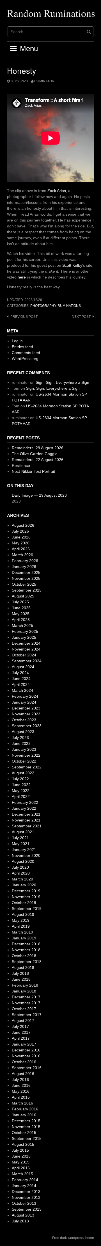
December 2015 (26, 1121)
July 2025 (20, 602)
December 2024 (26, 643)
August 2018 (23, 967)
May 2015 (20, 1162)
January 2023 (24, 749)
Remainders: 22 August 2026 (37, 459)
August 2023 (23, 731)
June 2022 (21, 784)
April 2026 (21, 549)
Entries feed (22, 346)
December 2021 (26, 814)
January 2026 (24, 566)
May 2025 (20, 613)
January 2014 (24, 1185)
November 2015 (26, 1126)
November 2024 (26, 649)
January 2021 (24, 849)
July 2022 (20, 779)
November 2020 (26, 855)
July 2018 (20, 973)
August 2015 (23, 1144)
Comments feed (26, 352)
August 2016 (23, 1073)
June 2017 (21, 1032)
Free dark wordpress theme (73, 1238)
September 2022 (27, 767)
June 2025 (21, 608)
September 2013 (27, 1209)
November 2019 (26, 896)
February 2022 (25, 802)
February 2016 (25, 1109)
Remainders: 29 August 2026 (37, 448)
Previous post (24, 317)
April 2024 (21, 684)
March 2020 (22, 879)
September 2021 (27, 826)
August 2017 (23, 1020)
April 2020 (21, 873)
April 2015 (21, 1168)
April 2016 (21, 1097)
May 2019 (20, 920)
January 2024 (24, 702)
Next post (81, 317)
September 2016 (27, 1067)
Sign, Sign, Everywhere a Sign (62, 382)
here (22, 277)
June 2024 (21, 678)
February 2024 (25, 696)
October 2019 (24, 902)
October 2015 (24, 1132)
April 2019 (21, 926)
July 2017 (20, 1026)
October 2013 (24, 1203)
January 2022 (24, 808)
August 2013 (23, 1215)
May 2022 (20, 790)
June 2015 (21, 1156)
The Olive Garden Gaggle (35, 453)
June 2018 (21, 979)
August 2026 (23, 525)
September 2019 (27, 908)
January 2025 (24, 637)
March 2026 (22, 555)
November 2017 (26, 1003)
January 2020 (24, 885)
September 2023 (27, 726)
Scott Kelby (72, 265)
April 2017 (21, 1038)
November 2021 (26, 820)
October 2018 (24, 955)
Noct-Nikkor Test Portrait (33, 471)
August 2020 (23, 861)
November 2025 (26, 578)
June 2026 (21, 537)
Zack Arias (56, 190)
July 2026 (20, 531)
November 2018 (26, 950)
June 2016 (21, 1085)
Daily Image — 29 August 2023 (39, 495)
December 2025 (26, 572)
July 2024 (20, 672)
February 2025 (25, 631)
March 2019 (22, 932)
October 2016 (24, 1062)
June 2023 (21, 743)
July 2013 (20, 1221)
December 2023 (26, 708)
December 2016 (26, 1050)
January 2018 (24, 991)
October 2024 (24, 655)
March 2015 (22, 1174)
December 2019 (26, 891)
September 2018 (27, 961)
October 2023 (24, 720)
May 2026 (20, 543)
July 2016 (20, 1079)
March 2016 (22, 1103)
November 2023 (26, 714)
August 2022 (23, 773)
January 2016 (24, 1115)
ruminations (69, 306)
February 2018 (25, 985)
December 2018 (26, 944)
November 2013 (26, 1197)
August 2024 (23, 667)
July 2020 (20, 867)
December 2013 (26, 1191)
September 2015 (27, 1138)
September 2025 (27, 590)
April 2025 (21, 619)
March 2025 (22, 625)
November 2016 (26, 1056)
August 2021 (23, 832)
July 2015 (20, 1150)
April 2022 (21, 796)
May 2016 (20, 1091)
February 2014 (25, 1179)
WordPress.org (25, 358)
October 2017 (24, 1009)
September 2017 (27, 1014)
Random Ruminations (51, 13)
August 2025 (23, 596)
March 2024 (22, 690)
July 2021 (20, 838)
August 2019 (23, 914)
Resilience (21, 465)
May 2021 (20, 843)
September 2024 (27, 661)
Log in (17, 341)
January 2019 (24, 938)
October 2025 (24, 584)
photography (43, 306)
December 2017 (26, 997)
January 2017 (24, 1044)
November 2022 (26, 755)
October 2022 (24, 761)
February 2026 (25, 560)
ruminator (44, 81)
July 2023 (20, 737)
